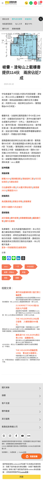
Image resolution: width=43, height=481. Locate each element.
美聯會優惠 (16, 29)
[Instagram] (10, 436)
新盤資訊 (28, 19)
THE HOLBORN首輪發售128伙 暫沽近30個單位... (27, 351)
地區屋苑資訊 (7, 24)
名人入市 (18, 24)
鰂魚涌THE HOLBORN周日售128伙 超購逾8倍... (28, 336)
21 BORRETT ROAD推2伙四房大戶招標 (27, 307)
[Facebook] (16, 436)
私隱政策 (13, 452)
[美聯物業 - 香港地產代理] (11, 3)
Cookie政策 (24, 472)
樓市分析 (5, 29)
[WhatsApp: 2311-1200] (31, 3)
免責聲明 (5, 452)
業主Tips (28, 24)
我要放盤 (34, 456)
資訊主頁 (5, 19)
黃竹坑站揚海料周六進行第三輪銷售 (28, 293)
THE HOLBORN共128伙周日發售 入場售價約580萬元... (27, 322)
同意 (21, 477)
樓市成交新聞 (17, 19)
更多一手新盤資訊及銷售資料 (14, 248)
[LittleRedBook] (29, 436)
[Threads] (4, 436)
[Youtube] (22, 436)
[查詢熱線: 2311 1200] (26, 3)
